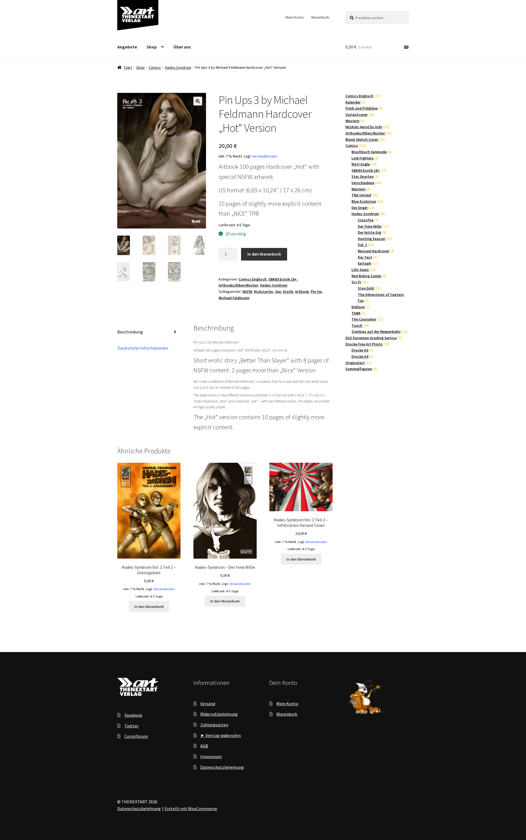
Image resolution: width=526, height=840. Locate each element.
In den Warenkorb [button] (149, 606)
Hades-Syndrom (178, 67)
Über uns (182, 47)
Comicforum (136, 736)
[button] (197, 101)
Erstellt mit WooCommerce (191, 808)
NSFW (247, 291)
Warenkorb (320, 17)
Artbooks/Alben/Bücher (238, 285)
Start (128, 67)
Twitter (131, 725)
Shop (152, 47)
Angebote (127, 47)
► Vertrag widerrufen (220, 735)
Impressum (211, 756)
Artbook (302, 291)
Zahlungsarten (214, 724)
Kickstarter (263, 291)
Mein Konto (294, 17)
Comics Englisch (253, 279)
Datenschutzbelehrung (222, 767)
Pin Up (316, 291)
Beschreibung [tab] (130, 332)
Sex (278, 291)
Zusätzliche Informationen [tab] (142, 348)
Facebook (133, 715)
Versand (207, 703)
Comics (155, 67)
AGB (204, 745)
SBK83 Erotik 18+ (282, 279)
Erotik (288, 291)
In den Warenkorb (264, 254)
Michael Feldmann (234, 297)
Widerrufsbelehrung (219, 714)
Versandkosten (264, 156)
